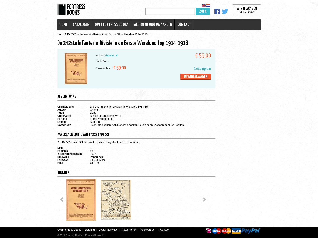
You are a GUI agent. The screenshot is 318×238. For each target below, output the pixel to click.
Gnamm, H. (111, 55)
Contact (184, 24)
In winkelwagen (195, 77)
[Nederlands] (208, 5)
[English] (204, 5)
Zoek (202, 11)
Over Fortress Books (112, 24)
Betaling (90, 229)
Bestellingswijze (108, 229)
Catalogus (81, 24)
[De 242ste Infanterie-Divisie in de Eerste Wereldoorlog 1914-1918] (81, 200)
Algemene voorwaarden (153, 24)
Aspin (101, 235)
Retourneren (129, 229)
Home (63, 24)
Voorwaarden (148, 229)
